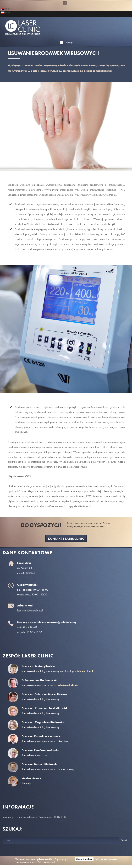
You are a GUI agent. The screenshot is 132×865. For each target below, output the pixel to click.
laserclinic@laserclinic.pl (30, 610)
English (8, 8)
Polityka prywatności (106, 858)
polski (7, 12)
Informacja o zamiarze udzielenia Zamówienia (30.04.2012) (35, 817)
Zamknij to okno (84, 859)
